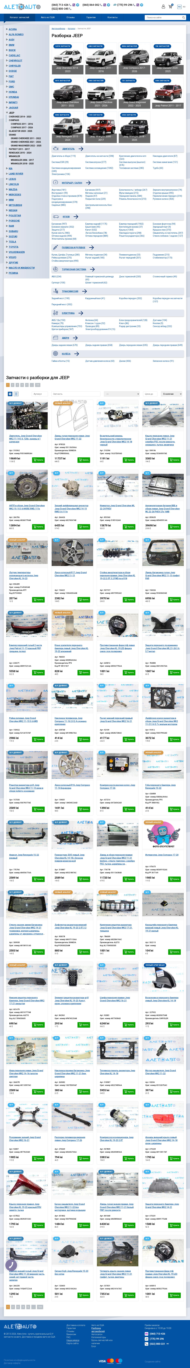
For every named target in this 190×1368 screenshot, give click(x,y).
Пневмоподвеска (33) (129, 255)
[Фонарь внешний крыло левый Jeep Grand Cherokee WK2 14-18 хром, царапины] (163, 1117)
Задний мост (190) (61, 298)
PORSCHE (14, 220)
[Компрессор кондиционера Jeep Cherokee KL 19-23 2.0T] (117, 1117)
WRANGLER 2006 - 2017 (22, 160)
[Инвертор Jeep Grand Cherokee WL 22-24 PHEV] (117, 485)
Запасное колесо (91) (163, 361)
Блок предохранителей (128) (133, 320)
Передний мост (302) (62, 304)
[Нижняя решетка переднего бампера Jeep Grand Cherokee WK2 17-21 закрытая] (27, 977)
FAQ (68, 1337)
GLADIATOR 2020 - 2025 (20, 131)
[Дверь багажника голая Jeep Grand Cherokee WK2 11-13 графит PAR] (163, 552)
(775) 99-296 (125, 4)
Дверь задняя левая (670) (65, 345)
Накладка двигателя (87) (165, 156)
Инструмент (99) (60, 193)
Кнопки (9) (158, 323)
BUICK (12, 50)
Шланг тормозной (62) (96, 282)
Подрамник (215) (161, 255)
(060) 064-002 (91, 4)
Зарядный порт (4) (162, 227)
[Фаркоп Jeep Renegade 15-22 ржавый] (27, 834)
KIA (10, 168)
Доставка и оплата (75, 1325)
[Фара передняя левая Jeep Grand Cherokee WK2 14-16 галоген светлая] (27, 1050)
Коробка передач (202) (130, 298)
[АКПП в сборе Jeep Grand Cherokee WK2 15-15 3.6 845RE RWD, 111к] (27, 485)
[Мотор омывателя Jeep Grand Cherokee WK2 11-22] (163, 1050)
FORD (12, 81)
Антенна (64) (91, 320)
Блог (93, 1346)
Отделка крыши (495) (163, 193)
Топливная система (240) (131, 168)
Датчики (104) (160, 320)
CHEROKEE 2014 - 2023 (20, 116)
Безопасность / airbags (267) (133, 190)
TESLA (12, 241)
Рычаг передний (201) (130, 257)
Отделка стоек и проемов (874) (67, 196)
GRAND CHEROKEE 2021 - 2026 (26, 142)
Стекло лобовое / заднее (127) (168, 236)
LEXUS (12, 179)
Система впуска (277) (95, 162)
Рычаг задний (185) (94, 257)
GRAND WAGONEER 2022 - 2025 (26, 145)
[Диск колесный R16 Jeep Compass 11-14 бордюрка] (72, 765)
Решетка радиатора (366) (131, 236)
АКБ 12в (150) (58, 320)
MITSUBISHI (15, 205)
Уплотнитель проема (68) (64, 239)
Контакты (112, 17)
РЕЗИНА (13, 273)
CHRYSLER (15, 65)
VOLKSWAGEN (17, 252)
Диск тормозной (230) (130, 276)
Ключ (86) (124, 323)
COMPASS (14, 120)
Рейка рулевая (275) (62, 257)
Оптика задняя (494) (62, 236)
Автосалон (96, 1334)
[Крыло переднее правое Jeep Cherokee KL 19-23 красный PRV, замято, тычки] (27, 1184)
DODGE (13, 71)
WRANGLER (14, 156)
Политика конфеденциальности (19, 1360)
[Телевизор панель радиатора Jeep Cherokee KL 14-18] (117, 1050)
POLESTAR (15, 215)
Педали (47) (91, 196)
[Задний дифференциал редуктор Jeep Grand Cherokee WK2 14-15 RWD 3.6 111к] (72, 485)
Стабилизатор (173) (162, 257)
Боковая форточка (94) (164, 224)
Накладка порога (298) (130, 233)
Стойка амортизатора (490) (65, 261)
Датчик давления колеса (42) (99, 361)
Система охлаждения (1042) (99, 168)
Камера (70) (58, 323)
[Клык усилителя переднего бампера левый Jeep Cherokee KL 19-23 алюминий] (72, 625)
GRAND (12, 135)
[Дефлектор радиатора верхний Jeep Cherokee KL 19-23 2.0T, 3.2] (72, 904)
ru (179, 7)
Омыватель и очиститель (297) (168, 233)
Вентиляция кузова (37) (131, 227)
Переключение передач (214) (167, 196)
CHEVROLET (15, 60)
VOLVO (12, 257)
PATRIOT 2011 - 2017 (19, 149)
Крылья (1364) (126, 230)
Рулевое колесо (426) (163, 199)
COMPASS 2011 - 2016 (22, 124)
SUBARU (13, 231)
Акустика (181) (59, 190)
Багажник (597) (92, 190)
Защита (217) (58, 230)
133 (37, 385)
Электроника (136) (61, 174)
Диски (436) (125, 361)
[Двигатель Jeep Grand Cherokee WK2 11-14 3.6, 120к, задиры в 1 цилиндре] (27, 415)
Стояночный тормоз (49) (165, 276)
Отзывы (70, 17)
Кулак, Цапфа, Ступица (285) (66, 255)
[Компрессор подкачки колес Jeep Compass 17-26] (117, 765)
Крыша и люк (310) (162, 230)
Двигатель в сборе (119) (64, 156)
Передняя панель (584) (130, 196)
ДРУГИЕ (13, 262)
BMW (11, 45)
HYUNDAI (14, 97)
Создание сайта (152, 1361)
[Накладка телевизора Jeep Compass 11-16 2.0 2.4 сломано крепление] (72, 698)
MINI (11, 199)
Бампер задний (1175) (96, 224)
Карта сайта (72, 1343)
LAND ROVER (16, 173)
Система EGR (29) (60, 162)
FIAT (11, 76)
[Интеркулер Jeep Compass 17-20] (163, 834)
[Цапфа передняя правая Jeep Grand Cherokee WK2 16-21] (117, 977)
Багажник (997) (59, 224)
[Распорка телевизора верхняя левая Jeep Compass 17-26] (72, 1117)
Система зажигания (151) (165, 162)
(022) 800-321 (159, 1343)
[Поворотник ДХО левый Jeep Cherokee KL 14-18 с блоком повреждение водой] (72, 834)
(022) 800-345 (60, 8)
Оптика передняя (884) (96, 236)
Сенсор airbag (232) (162, 326)
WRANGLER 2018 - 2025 (22, 163)
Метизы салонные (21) (96, 193)
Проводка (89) (92, 326)
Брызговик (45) (92, 227)
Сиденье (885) (59, 205)
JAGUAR (13, 107)
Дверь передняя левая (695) (133, 345)
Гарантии (91, 17)
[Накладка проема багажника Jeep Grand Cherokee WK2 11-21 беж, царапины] (72, 1050)
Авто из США (48, 17)
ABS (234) (56, 276)
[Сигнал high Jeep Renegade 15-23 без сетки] (72, 1251)
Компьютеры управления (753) (67, 326)
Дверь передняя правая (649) (168, 345)
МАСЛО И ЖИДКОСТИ (22, 267)
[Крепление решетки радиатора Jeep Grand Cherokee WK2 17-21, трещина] (117, 904)
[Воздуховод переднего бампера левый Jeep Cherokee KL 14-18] (163, 977)
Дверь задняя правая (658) (99, 345)
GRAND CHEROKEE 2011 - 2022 (26, 138)
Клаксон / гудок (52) (95, 323)
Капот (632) (91, 230)
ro (184, 7)
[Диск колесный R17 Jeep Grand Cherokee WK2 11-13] (72, 552)
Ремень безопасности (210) (132, 199)
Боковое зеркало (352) (63, 227)
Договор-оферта (12, 1363)
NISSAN (13, 210)
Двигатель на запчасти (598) (99, 156)
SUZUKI (13, 236)
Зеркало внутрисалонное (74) (167, 190)
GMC (11, 86)
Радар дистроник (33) (130, 326)
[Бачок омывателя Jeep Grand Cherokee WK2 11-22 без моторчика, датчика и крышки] (72, 1184)
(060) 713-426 (60, 4)
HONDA (13, 92)
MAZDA (13, 189)
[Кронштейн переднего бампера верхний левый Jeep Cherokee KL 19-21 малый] (163, 904)
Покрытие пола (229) (95, 199)
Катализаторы (98, 1337)
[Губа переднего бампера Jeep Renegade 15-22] (163, 765)
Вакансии (71, 1334)
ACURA (13, 29)
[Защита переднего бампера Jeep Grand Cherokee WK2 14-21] (163, 1184)
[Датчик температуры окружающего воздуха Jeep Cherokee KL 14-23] (27, 552)
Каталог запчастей (19, 17)
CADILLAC (14, 55)
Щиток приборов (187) (62, 329)
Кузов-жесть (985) (61, 233)
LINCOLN (14, 184)
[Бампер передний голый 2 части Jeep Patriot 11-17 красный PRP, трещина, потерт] (27, 625)
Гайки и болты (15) (61, 361)
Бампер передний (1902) (131, 224)
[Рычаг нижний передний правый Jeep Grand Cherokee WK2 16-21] (117, 698)
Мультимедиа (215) (128, 193)
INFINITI (13, 102)
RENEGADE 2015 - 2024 (20, 153)
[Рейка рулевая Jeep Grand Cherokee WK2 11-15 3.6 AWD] (27, 698)
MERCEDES (15, 194)
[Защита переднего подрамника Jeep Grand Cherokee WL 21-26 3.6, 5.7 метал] (163, 625)
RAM (11, 226)
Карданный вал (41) (95, 298)
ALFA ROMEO (16, 34)
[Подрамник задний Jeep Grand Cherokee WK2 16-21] (27, 1117)
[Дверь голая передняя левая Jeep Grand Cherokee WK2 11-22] (72, 415)
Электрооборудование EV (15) (100, 329)
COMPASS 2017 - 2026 (22, 127)
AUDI (11, 39)
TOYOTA (13, 247)
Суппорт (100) (58, 282)
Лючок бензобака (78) (96, 233)
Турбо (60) (158, 168)
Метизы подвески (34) (96, 255)
